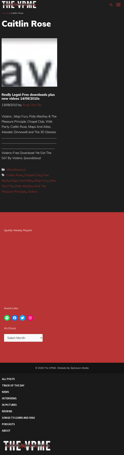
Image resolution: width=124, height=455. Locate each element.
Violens (32, 191)
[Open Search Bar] (111, 5)
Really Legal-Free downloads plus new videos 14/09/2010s (28, 97)
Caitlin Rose (14, 175)
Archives (10, 328)
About (6, 430)
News (5, 392)
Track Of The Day (13, 385)
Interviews (9, 398)
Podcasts (8, 424)
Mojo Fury (41, 180)
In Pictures (9, 405)
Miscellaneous (16, 170)
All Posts (8, 379)
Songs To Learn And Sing (18, 418)
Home (5, 13)
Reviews (7, 411)
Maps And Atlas (22, 180)
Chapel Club (32, 175)
